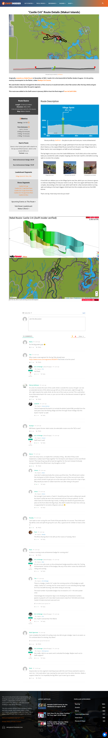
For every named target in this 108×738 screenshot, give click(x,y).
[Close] (1, 360)
